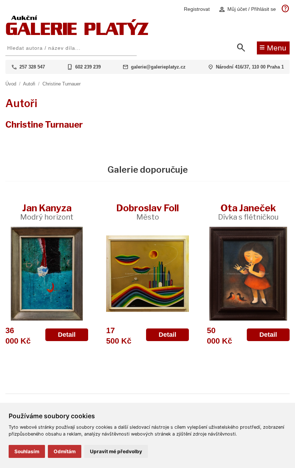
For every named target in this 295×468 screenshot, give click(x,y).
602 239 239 (88, 67)
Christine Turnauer (61, 84)
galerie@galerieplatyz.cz (158, 67)
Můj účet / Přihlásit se (247, 9)
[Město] (147, 274)
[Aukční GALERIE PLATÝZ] (77, 33)
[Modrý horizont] (46, 274)
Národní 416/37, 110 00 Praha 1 (250, 67)
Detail (67, 334)
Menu (272, 47)
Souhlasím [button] (26, 451)
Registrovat (197, 9)
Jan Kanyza (46, 211)
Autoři (29, 84)
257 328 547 (32, 67)
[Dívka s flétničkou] (248, 274)
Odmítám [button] (65, 451)
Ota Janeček (248, 211)
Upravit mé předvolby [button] (116, 451)
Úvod (10, 84)
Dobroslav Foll (147, 211)
